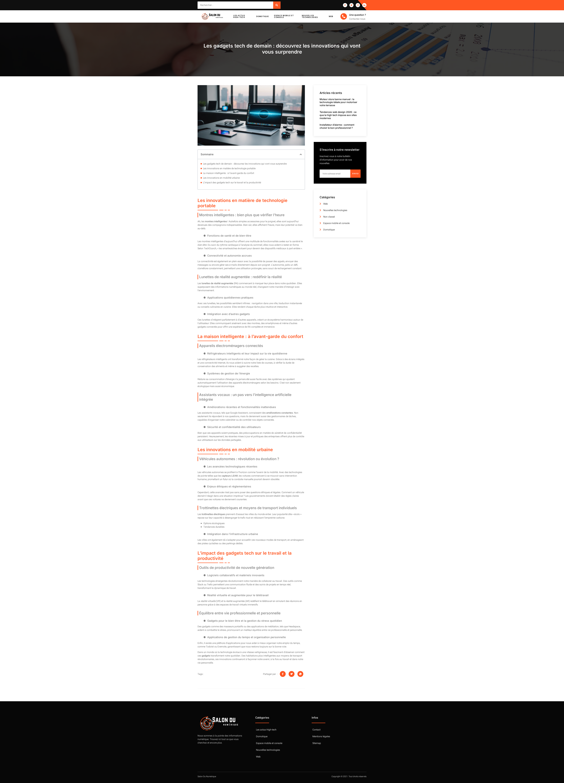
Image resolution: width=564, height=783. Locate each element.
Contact (316, 729)
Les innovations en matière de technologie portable (229, 168)
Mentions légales (321, 736)
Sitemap (316, 743)
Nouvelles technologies (310, 16)
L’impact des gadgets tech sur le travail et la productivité (232, 182)
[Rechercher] (277, 5)
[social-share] (283, 674)
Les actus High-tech (239, 16)
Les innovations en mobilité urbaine (221, 178)
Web (331, 16)
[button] (301, 154)
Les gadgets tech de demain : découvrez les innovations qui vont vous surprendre (245, 164)
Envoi (355, 173)
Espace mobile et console (284, 16)
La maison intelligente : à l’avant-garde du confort (228, 173)
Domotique (262, 16)
